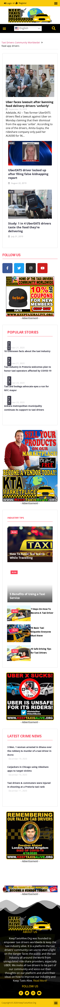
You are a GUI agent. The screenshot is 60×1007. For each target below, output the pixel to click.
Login (9, 3)
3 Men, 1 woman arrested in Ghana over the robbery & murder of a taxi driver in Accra (29, 751)
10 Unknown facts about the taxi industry (27, 351)
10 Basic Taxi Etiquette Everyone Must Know (41, 631)
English (23, 28)
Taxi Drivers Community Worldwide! (21, 42)
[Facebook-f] (7, 268)
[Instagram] (31, 268)
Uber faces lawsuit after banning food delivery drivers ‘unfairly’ (29, 104)
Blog (11, 191)
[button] (55, 3)
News (11, 143)
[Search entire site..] (53, 28)
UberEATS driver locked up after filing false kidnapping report (28, 174)
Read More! (40, 980)
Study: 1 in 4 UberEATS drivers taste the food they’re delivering (29, 227)
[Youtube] (42, 268)
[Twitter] (19, 268)
